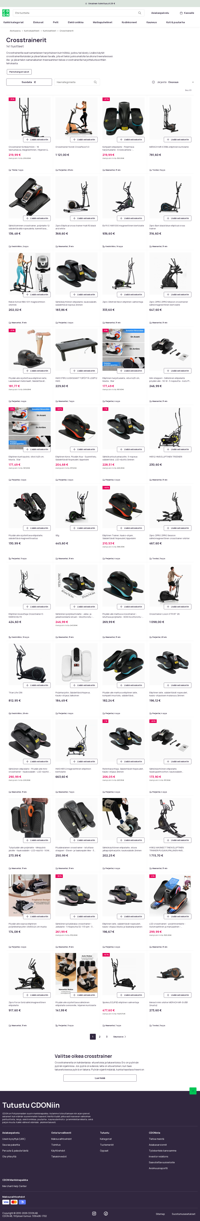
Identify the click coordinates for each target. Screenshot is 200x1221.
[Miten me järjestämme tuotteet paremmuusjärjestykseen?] (153, 82)
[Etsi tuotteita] (139, 12)
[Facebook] (106, 1213)
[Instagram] (94, 1213)
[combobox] (78, 12)
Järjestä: (162, 82)
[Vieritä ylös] (192, 1090)
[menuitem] (13, 22)
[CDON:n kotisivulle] (5, 12)
